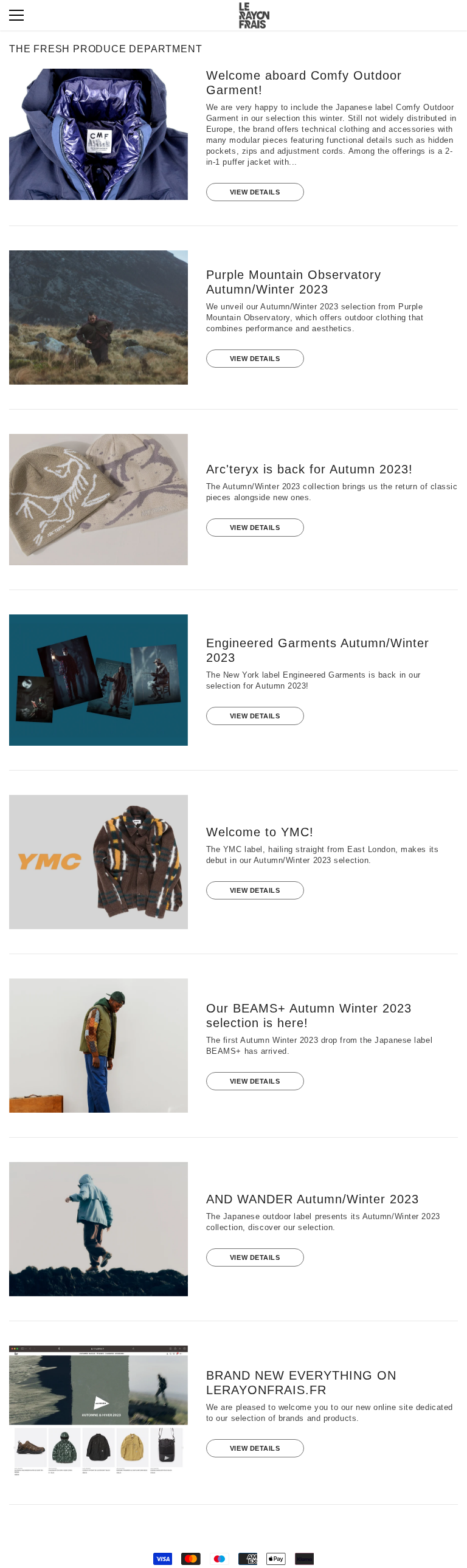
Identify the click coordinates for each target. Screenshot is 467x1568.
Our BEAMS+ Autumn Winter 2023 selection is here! (309, 1016)
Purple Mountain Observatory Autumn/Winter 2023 (293, 282)
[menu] (16, 15)
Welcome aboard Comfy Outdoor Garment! (304, 83)
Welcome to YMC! (260, 832)
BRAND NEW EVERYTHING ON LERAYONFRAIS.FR (301, 1383)
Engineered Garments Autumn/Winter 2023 (317, 650)
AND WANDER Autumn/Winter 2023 (312, 1199)
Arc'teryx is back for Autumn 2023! (309, 469)
